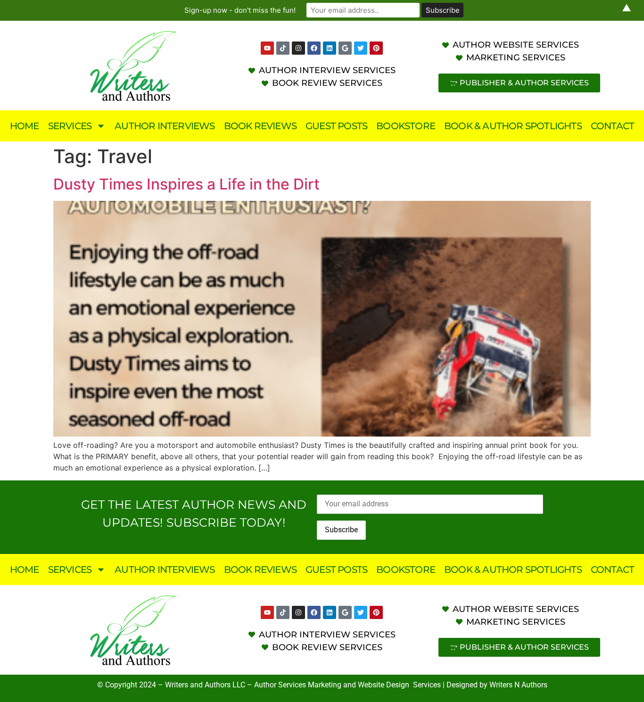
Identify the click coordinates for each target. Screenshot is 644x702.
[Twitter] (360, 48)
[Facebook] (314, 48)
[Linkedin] (329, 48)
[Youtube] (267, 48)
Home (24, 126)
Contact (612, 126)
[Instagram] (298, 48)
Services (70, 126)
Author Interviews (165, 126)
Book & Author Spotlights (513, 126)
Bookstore (405, 126)
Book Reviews (260, 126)
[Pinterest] (376, 48)
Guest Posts (336, 126)
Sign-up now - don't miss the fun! (240, 10)
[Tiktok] (282, 48)
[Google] (345, 48)
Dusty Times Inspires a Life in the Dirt (186, 184)
